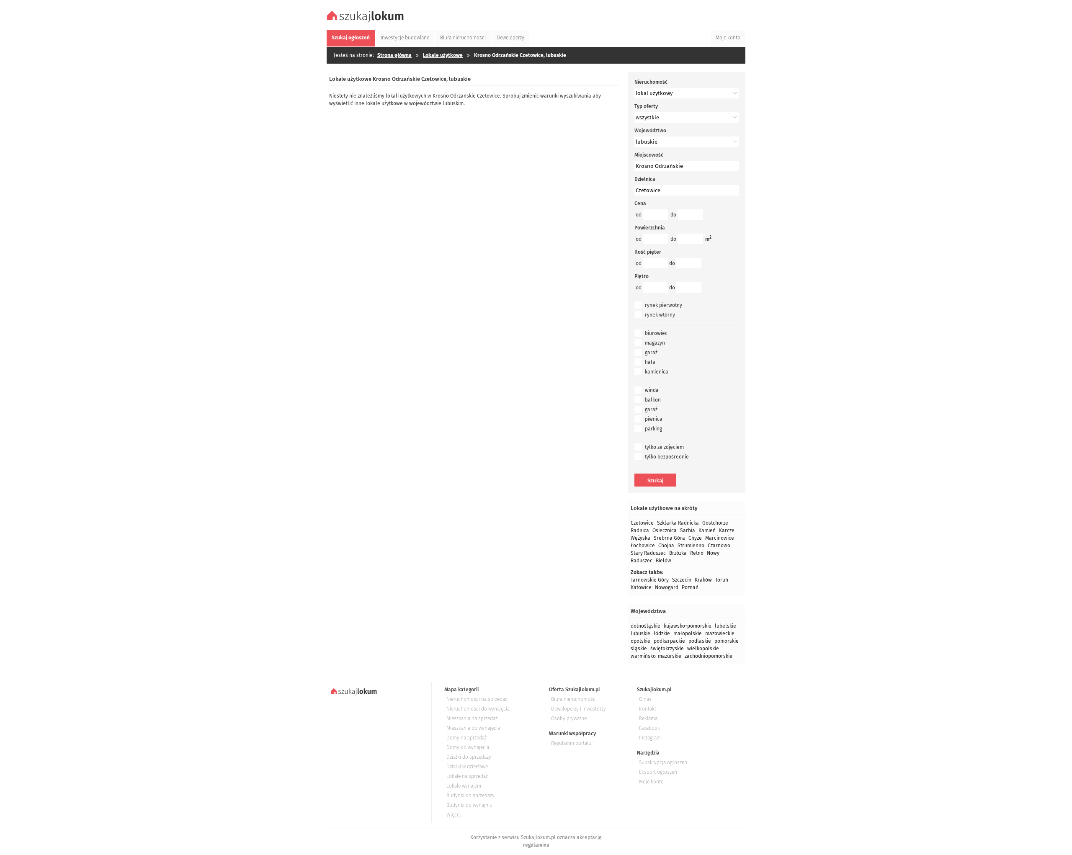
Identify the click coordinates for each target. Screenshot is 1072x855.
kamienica (656, 372)
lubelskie (725, 626)
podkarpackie (669, 641)
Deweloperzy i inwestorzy (578, 709)
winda (652, 390)
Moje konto (651, 782)
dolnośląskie (645, 626)
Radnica (640, 530)
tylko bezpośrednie (667, 457)
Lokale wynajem (463, 786)
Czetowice (642, 523)
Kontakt (647, 709)
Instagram (650, 738)
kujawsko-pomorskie (687, 626)
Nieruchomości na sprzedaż (476, 699)
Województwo (650, 131)
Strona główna (394, 55)
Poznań (690, 587)
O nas (645, 699)
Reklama (648, 718)
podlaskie (699, 641)
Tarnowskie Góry (650, 580)
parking (653, 429)
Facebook (649, 728)
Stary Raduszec (648, 553)
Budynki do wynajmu (469, 805)
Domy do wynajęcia (467, 747)
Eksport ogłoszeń (658, 772)
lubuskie (640, 633)
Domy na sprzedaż (466, 738)
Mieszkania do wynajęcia (473, 728)
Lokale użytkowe (443, 55)
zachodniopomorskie (708, 656)
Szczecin (681, 580)
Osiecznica (664, 530)
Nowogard (666, 587)
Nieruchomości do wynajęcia (478, 709)
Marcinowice (719, 538)
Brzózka (678, 553)
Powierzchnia (649, 228)
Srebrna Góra (669, 538)
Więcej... (454, 815)
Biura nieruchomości (574, 699)
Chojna (666, 546)
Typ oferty (646, 106)
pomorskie (726, 641)
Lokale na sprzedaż (467, 776)
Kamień (707, 530)
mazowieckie (719, 633)
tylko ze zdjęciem (664, 447)
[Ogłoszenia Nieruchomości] (366, 21)
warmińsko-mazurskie (656, 656)
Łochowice (643, 546)
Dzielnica (644, 179)
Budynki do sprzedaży (470, 795)
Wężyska (640, 538)
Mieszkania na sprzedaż (471, 718)
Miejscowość (648, 155)
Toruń (721, 580)
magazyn (655, 343)
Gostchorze (715, 523)
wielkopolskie (703, 649)
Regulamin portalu (571, 743)
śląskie (639, 649)
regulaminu (536, 845)
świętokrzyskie (667, 649)
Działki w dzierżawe (467, 767)
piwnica (653, 419)
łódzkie (662, 633)
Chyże (695, 538)
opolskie (640, 641)
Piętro (641, 276)
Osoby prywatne (569, 718)
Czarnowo (719, 546)
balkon (653, 400)
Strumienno (691, 546)
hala (650, 362)
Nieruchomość (650, 82)
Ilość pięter (647, 252)
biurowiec (656, 333)
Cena (640, 203)
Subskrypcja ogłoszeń (663, 762)
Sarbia (687, 530)
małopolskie (687, 633)
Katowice (641, 587)
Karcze (726, 530)
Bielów (663, 561)
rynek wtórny (660, 315)
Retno (697, 553)
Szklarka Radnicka (678, 523)
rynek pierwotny (663, 305)
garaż (651, 352)
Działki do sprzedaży (468, 757)
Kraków (703, 580)
